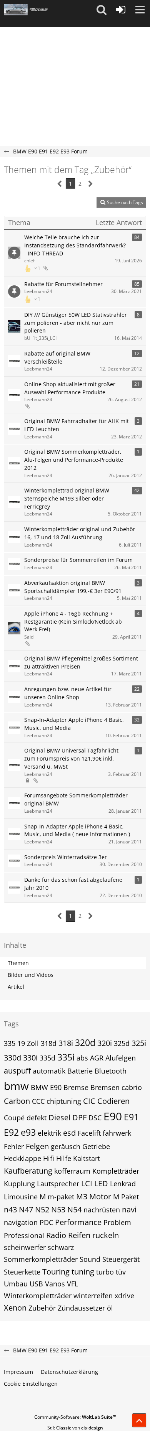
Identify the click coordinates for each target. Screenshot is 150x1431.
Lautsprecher (58, 1183)
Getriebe (96, 1146)
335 (9, 1043)
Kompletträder (115, 1171)
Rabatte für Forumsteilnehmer (63, 284)
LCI (86, 1183)
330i (30, 1057)
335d (47, 1057)
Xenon (15, 1308)
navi (129, 1209)
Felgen (37, 1146)
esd (69, 1133)
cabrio (132, 1087)
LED (101, 1183)
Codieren (113, 1101)
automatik (49, 1070)
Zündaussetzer (81, 1307)
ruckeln (105, 1235)
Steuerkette (22, 1271)
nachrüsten (101, 1209)
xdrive (124, 1295)
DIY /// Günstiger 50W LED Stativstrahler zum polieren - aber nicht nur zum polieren (75, 322)
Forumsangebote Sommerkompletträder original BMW (76, 799)
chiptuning (64, 1101)
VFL (72, 1283)
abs (82, 1057)
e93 (28, 1132)
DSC (95, 1117)
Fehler (14, 1146)
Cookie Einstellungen (31, 1383)
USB (36, 1283)
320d (85, 1042)
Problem (117, 1222)
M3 (81, 1196)
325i (139, 1043)
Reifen (79, 1235)
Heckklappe (22, 1158)
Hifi (48, 1158)
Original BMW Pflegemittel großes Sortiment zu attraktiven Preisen (81, 662)
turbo (105, 1271)
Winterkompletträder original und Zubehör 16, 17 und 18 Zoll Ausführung (79, 533)
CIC (89, 1101)
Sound (90, 1259)
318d (49, 1043)
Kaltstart (86, 1158)
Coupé (14, 1117)
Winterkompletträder (38, 1295)
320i (104, 1043)
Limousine (21, 1196)
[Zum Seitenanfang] (139, 1420)
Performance (78, 1222)
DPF (79, 1117)
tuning (83, 1271)
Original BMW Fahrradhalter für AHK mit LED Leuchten (76, 425)
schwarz (61, 1247)
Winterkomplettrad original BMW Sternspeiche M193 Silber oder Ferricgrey (66, 498)
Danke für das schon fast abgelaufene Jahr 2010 (73, 883)
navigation (21, 1222)
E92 (11, 1132)
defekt (37, 1117)
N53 (58, 1209)
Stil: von (75, 1427)
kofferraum (72, 1171)
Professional (24, 1235)
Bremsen (105, 1087)
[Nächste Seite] (90, 183)
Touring (56, 1271)
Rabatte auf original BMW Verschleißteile (57, 357)
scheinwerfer (25, 1247)
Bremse (75, 1087)
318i (65, 1043)
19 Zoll (28, 1043)
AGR (96, 1057)
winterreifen (93, 1295)
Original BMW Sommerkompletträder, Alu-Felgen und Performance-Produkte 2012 (73, 459)
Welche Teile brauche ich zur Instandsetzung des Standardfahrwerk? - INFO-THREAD (75, 245)
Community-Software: (75, 1417)
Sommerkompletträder (41, 1259)
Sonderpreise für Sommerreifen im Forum (78, 559)
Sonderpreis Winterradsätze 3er (65, 857)
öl (110, 1307)
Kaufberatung (28, 1171)
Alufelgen (120, 1057)
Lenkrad (123, 1183)
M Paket (126, 1196)
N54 (74, 1209)
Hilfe (63, 1158)
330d (12, 1057)
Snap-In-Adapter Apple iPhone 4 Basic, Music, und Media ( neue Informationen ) (77, 830)
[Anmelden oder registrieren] (120, 9)
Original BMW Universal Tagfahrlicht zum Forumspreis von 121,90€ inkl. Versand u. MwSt (71, 758)
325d (122, 1043)
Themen (18, 963)
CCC (38, 1101)
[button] (101, 9)
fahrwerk (117, 1133)
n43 (10, 1209)
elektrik (49, 1133)
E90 (112, 1116)
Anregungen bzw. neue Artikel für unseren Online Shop (68, 693)
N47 (26, 1209)
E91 (131, 1117)
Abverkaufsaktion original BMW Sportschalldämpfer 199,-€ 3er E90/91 (73, 586)
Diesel (59, 1117)
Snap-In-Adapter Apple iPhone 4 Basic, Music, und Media (74, 723)
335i (66, 1057)
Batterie (80, 1070)
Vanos (55, 1283)
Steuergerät (121, 1259)
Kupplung (19, 1183)
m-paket (61, 1196)
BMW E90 (46, 1087)
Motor (100, 1196)
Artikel (16, 986)
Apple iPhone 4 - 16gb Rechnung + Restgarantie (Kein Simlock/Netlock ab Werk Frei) (73, 621)
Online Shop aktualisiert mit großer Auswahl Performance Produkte (69, 388)
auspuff (17, 1070)
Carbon (17, 1101)
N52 (42, 1209)
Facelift (89, 1133)
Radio (56, 1235)
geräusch (65, 1146)
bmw (16, 1086)
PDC (46, 1222)
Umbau (16, 1283)
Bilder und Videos (30, 974)
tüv (121, 1271)
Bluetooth (111, 1070)
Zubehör (42, 1307)
